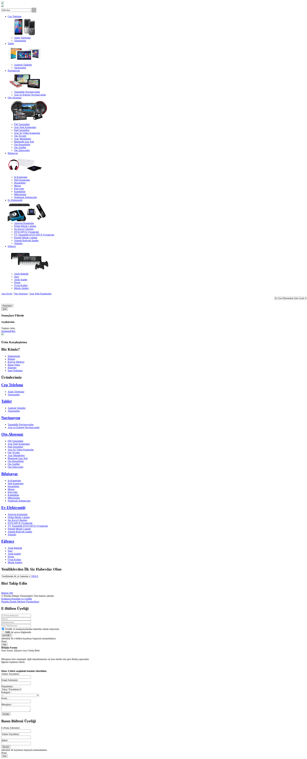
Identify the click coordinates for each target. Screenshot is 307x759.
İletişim (11, 359)
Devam (6, 747)
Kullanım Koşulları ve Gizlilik (16, 598)
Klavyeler (19, 188)
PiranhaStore (32, 601)
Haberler (12, 367)
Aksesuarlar (20, 40)
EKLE (34, 576)
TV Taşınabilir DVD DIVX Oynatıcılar (34, 234)
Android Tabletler (23, 64)
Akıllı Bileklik (21, 273)
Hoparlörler (20, 182)
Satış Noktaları (15, 370)
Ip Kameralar (20, 177)
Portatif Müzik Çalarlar (25, 237)
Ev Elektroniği (15, 200)
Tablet (11, 43)
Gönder (6, 714)
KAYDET (7, 635)
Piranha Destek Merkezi (13, 601)
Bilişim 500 (7, 593)
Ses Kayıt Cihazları (24, 229)
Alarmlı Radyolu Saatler (26, 240)
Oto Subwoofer (22, 150)
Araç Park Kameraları (25, 127)
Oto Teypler (20, 136)
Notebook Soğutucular (25, 197)
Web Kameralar (22, 180)
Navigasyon (14, 70)
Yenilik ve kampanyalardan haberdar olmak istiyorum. (32, 629)
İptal (5, 309)
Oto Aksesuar (14, 97)
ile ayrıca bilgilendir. (18, 632)
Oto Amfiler (20, 147)
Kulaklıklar (19, 191)
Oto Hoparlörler (22, 144)
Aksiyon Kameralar (24, 223)
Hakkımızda (14, 356)
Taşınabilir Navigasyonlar (27, 91)
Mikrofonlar (20, 194)
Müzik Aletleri (21, 288)
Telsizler (18, 243)
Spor (16, 276)
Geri (4, 644)
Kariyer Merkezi (16, 362)
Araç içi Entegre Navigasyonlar (30, 94)
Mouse (17, 185)
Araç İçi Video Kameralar (27, 133)
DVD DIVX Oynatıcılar (26, 231)
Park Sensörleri (21, 130)
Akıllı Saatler (20, 279)
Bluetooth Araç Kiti (24, 141)
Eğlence (12, 246)
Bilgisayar (13, 153)
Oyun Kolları (21, 285)
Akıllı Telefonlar (22, 37)
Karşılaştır (7, 305)
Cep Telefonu (14, 16)
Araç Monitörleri (22, 138)
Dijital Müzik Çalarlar (25, 226)
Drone (17, 282)
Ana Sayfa (6, 293)
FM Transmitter (22, 124)
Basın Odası (14, 364)
